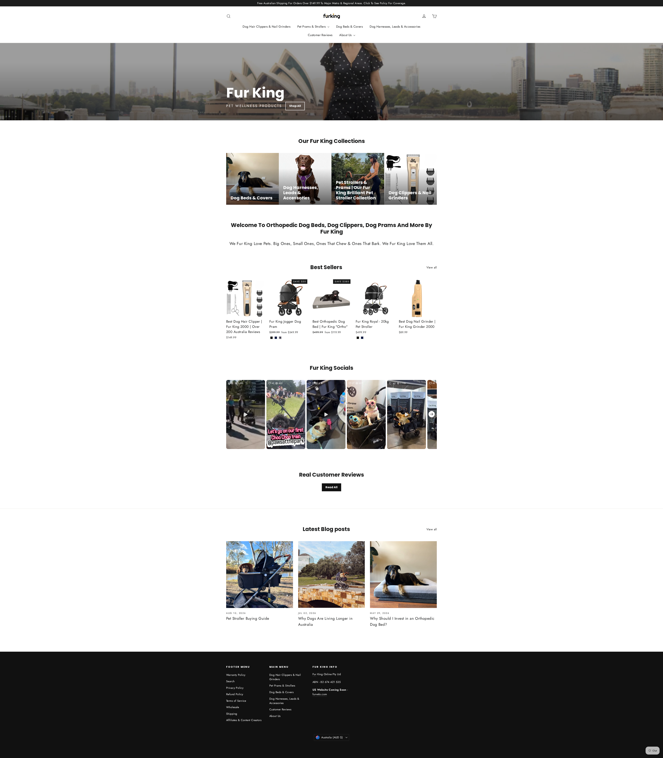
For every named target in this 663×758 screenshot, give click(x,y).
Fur (314, 674)
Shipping (231, 714)
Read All (331, 487)
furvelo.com (320, 694)
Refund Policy (234, 694)
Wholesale (232, 707)
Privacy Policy (234, 688)
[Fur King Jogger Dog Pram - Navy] (275, 337)
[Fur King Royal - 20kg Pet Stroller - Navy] (362, 337)
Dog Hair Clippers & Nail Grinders (266, 26)
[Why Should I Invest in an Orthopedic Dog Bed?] (403, 574)
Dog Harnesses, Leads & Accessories (395, 26)
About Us (346, 35)
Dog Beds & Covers (349, 26)
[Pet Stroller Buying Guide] (259, 574)
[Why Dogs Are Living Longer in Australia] (331, 574)
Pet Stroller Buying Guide (247, 618)
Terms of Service (236, 701)
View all (431, 267)
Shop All (295, 106)
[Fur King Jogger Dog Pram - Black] (271, 337)
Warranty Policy (235, 675)
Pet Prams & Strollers (311, 26)
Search (230, 681)
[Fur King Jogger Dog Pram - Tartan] (280, 337)
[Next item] (431, 414)
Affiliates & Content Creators (243, 720)
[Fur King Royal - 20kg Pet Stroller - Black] (357, 337)
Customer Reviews (320, 35)
